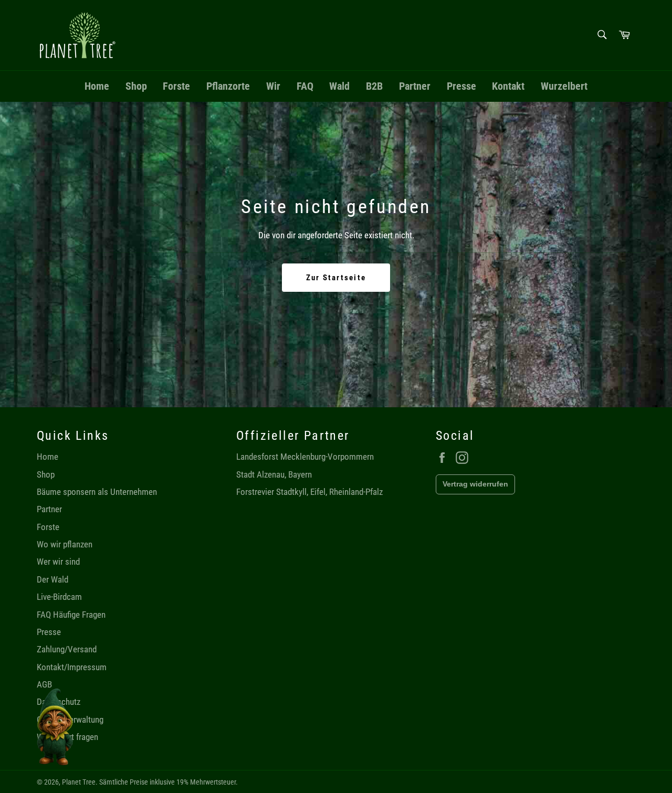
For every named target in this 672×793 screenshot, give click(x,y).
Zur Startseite (336, 277)
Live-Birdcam (59, 596)
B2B (374, 86)
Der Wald (52, 579)
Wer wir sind (58, 561)
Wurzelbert (564, 86)
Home (97, 86)
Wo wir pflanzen (64, 544)
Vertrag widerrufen (475, 484)
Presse (461, 86)
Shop (136, 86)
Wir (273, 86)
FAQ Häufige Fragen (71, 614)
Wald (339, 86)
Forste (176, 86)
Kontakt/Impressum (72, 667)
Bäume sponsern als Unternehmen (97, 492)
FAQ (305, 86)
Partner (414, 86)
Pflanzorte (228, 86)
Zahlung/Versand (67, 649)
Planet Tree (79, 782)
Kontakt (508, 86)
